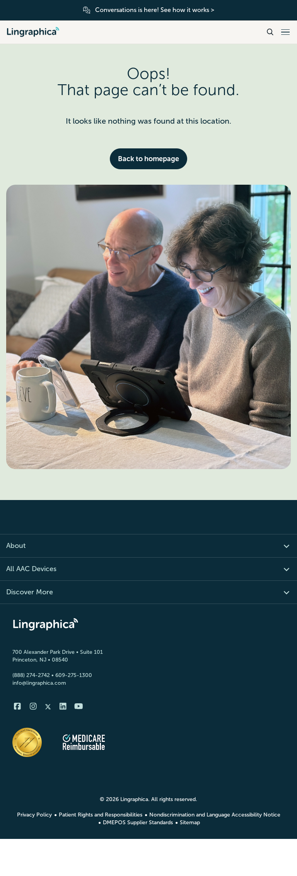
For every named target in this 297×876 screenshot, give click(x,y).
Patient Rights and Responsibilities (100, 815)
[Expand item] (282, 545)
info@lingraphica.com (39, 683)
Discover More (29, 592)
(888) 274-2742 (31, 675)
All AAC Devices (31, 569)
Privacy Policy (34, 815)
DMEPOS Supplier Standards (138, 822)
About (16, 545)
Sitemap (190, 822)
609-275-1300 (73, 675)
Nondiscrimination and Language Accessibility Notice (214, 815)
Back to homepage (148, 159)
